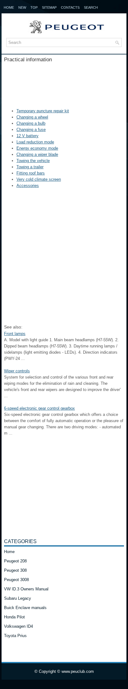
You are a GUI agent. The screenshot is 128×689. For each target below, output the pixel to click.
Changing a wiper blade (37, 154)
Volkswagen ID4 (18, 626)
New (22, 7)
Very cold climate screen (38, 179)
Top (34, 7)
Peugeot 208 (15, 561)
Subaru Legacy (17, 598)
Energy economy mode (37, 148)
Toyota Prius (15, 635)
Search (91, 7)
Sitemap (49, 7)
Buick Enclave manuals (25, 607)
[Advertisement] (64, 83)
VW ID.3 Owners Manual (26, 589)
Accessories (27, 185)
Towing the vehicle (33, 160)
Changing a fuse (31, 129)
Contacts (70, 7)
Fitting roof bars (30, 173)
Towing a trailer (29, 167)
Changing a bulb (30, 123)
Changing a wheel (32, 117)
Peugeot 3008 (16, 579)
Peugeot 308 (15, 570)
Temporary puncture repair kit (42, 111)
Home (9, 7)
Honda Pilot (14, 617)
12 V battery (27, 135)
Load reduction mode (35, 142)
